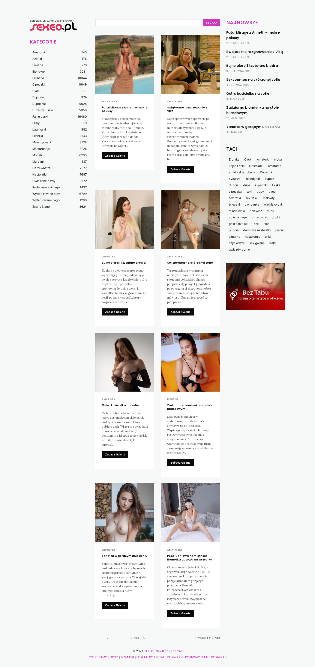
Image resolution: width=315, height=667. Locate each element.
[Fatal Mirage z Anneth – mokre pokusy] (124, 64)
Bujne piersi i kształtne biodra (124, 263)
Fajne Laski (110, 101)
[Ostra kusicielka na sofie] (124, 362)
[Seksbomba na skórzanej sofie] (190, 219)
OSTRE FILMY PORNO (103, 657)
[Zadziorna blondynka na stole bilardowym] (190, 362)
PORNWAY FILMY (197, 657)
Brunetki (108, 256)
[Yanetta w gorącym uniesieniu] (124, 512)
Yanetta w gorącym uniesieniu (124, 556)
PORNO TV (175, 657)
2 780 (134, 638)
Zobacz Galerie (115, 155)
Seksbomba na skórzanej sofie (190, 263)
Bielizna (172, 399)
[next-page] (144, 638)
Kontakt (177, 651)
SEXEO (149, 651)
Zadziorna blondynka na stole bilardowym (189, 407)
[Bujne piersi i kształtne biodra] (124, 219)
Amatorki (174, 101)
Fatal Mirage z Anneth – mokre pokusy (124, 109)
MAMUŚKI (128, 657)
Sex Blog (162, 651)
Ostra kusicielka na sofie (120, 405)
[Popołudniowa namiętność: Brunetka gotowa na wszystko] (190, 512)
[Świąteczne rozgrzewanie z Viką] (190, 64)
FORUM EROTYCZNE (150, 657)
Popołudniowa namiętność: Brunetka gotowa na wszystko (189, 558)
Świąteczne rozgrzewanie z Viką (187, 109)
